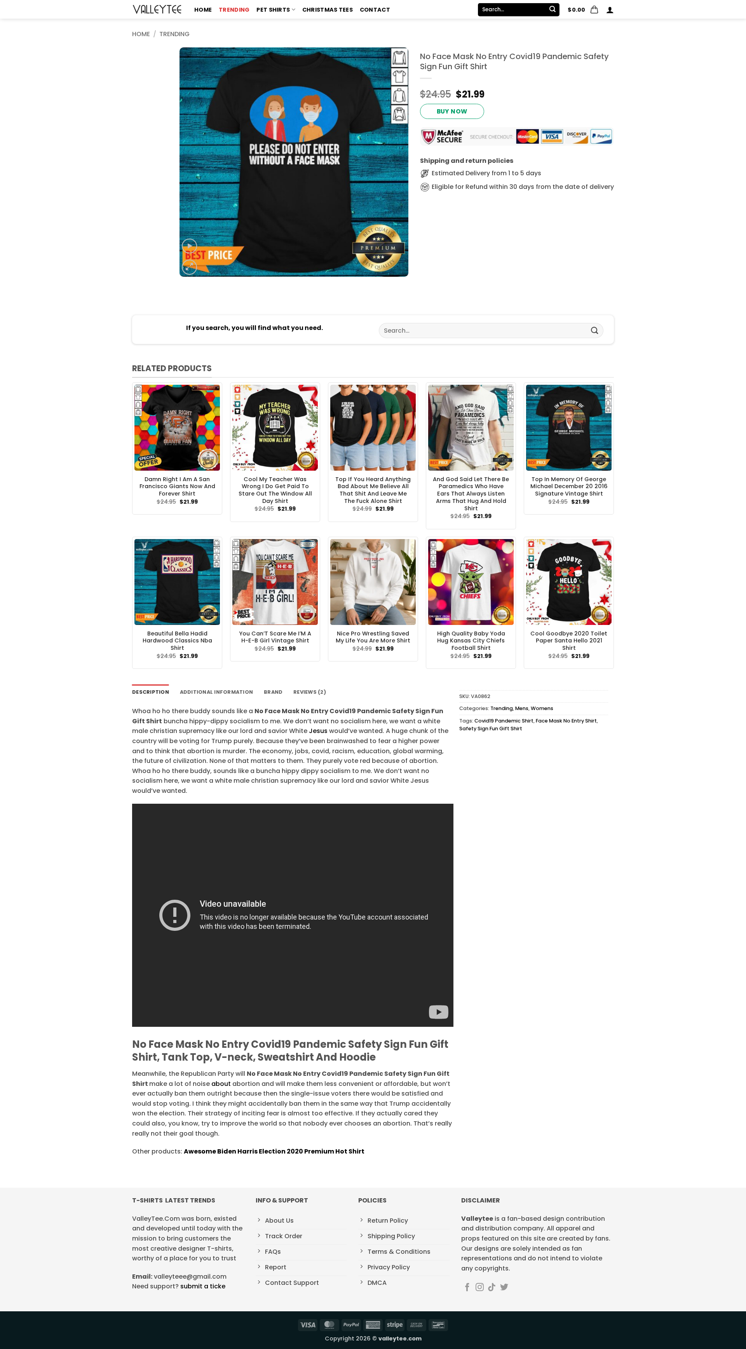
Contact (375, 10)
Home (203, 10)
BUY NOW (452, 111)
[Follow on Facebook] (467, 1287)
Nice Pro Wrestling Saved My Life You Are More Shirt (373, 637)
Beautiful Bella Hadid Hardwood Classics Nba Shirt (177, 641)
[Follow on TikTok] (492, 1287)
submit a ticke (202, 1286)
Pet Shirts (273, 10)
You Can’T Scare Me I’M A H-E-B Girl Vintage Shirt (275, 637)
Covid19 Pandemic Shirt (503, 720)
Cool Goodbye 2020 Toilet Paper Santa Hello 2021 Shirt (568, 641)
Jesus (318, 730)
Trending (234, 10)
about (221, 1083)
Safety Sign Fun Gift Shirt (490, 728)
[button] (583, 9)
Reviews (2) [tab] (309, 692)
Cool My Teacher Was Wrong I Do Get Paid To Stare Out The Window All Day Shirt (275, 490)
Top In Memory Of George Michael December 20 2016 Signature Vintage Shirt (569, 486)
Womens (542, 708)
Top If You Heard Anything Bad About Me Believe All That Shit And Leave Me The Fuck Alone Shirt (373, 490)
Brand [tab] (273, 692)
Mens (521, 708)
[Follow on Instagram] (480, 1287)
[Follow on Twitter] (504, 1287)
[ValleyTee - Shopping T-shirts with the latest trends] (157, 9)
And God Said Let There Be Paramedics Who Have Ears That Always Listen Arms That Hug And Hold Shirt (471, 494)
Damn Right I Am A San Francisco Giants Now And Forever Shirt (177, 486)
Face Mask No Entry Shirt (566, 720)
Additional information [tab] (216, 692)
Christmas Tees (327, 10)
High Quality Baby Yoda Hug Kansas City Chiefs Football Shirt (471, 641)
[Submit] (552, 9)
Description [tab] (150, 692)
